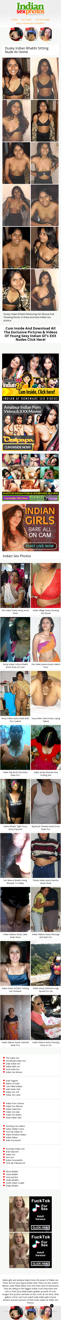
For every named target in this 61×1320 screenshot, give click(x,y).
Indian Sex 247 (12, 1092)
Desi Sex (10, 1157)
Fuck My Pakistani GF (15, 1163)
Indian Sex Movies (14, 1072)
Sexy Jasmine (12, 1177)
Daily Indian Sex (13, 1063)
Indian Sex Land (13, 1094)
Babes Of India (12, 1083)
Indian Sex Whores (14, 1106)
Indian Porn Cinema (15, 1103)
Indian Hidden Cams (15, 1129)
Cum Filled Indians (14, 1086)
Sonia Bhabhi (12, 1174)
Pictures (26, 19)
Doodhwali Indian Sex (16, 1060)
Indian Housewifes (14, 1160)
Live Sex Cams (42, 19)
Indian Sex (10, 1154)
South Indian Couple (15, 1182)
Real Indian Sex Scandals (30, 23)
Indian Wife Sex (13, 1066)
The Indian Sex (12, 1058)
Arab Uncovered (13, 1140)
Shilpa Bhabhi (12, 1185)
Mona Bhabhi (12, 1171)
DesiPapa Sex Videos (15, 1126)
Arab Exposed (12, 1151)
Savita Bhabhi (12, 1180)
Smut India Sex (12, 1069)
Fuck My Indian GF (14, 1131)
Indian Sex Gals (13, 1112)
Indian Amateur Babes (16, 1134)
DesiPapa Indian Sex (15, 1148)
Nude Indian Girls (13, 1117)
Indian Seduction (13, 1109)
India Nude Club (13, 1089)
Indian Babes (12, 1137)
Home (14, 19)
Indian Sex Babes (14, 1114)
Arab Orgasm (12, 1080)
